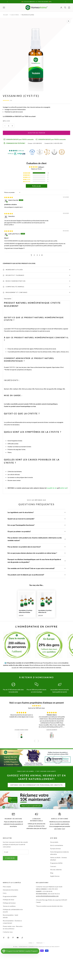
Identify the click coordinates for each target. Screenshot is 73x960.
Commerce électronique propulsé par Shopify (44, 946)
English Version (54, 876)
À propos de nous (55, 848)
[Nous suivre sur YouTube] (18, 937)
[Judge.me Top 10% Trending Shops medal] (62, 152)
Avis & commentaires (56, 845)
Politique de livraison (9, 903)
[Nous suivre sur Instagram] (8, 937)
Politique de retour (8, 899)
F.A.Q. (4, 893)
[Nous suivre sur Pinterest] (13, 937)
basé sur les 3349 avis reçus (36, 708)
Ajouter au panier (36, 133)
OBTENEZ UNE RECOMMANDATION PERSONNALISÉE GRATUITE (36, 785)
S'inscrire (10, 858)
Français (39, 942)
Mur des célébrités (56, 869)
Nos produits (54, 842)
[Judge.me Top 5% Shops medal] (54, 152)
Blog (51, 873)
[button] (26, 173)
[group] (36, 800)
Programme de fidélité (10, 896)
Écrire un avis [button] (36, 186)
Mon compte (7, 886)
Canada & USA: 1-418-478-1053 (53, 143)
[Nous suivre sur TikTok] (22, 937)
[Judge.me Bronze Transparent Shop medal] (47, 152)
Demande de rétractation (10, 890)
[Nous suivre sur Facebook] (4, 937)
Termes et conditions (9, 906)
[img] (8, 197)
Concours (53, 866)
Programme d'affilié (56, 863)
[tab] (7, 298)
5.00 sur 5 (41, 167)
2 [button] (34, 255)
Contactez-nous (8, 932)
